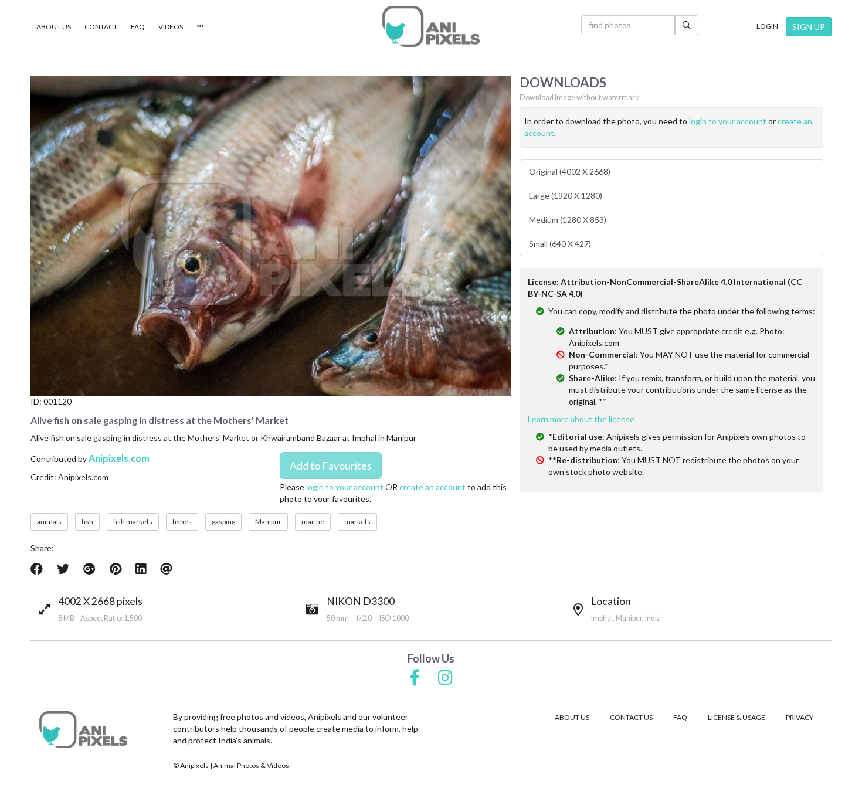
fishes (182, 521)
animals (49, 521)
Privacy (799, 717)
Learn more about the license (581, 419)
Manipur (268, 521)
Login (767, 26)
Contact (100, 26)
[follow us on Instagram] (445, 678)
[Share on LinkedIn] (140, 569)
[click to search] (686, 25)
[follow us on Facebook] (414, 678)
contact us (631, 717)
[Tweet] (63, 569)
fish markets (132, 521)
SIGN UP (808, 27)
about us (572, 717)
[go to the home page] (431, 26)
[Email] (166, 569)
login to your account (345, 487)
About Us (53, 26)
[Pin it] (115, 569)
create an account (432, 487)
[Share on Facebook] (36, 569)
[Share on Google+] (89, 569)
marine (312, 521)
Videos (170, 26)
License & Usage (736, 717)
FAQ (138, 26)
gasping (223, 521)
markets (357, 521)
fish (87, 521)
